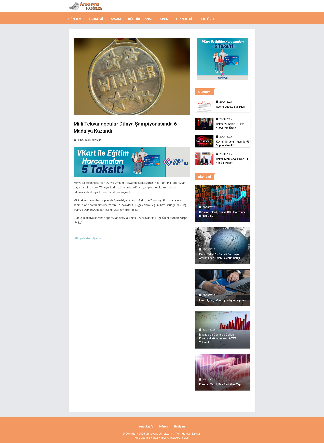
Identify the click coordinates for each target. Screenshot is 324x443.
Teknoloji (184, 19)
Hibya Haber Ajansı (163, 437)
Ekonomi (96, 19)
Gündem (75, 19)
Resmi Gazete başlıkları (230, 106)
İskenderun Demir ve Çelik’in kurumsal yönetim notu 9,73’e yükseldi (217, 338)
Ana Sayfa (146, 426)
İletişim (179, 426)
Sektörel (207, 19)
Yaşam (115, 19)
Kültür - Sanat (140, 19)
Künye (163, 426)
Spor (164, 19)
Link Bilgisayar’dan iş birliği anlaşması (222, 300)
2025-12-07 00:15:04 (89, 140)
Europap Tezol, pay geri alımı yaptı (220, 384)
